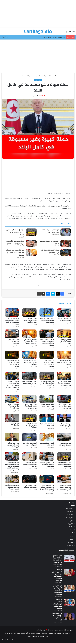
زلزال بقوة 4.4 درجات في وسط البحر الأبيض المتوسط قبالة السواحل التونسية (47, 488)
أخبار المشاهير (69, 517)
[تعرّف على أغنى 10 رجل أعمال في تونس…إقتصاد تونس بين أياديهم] (69, 588)
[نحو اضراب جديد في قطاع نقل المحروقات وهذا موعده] (64, 437)
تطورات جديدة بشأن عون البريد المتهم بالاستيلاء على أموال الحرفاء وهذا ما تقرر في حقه (12, 385)
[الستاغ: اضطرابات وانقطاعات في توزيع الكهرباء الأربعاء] (29, 312)
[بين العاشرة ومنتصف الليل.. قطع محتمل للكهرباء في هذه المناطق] (12, 355)
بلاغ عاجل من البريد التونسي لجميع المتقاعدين (13, 406)
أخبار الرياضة (69, 514)
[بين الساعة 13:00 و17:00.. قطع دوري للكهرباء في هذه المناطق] (46, 355)
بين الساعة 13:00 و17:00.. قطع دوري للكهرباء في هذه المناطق (48, 363)
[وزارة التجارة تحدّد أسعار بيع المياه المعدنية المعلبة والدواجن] (12, 479)
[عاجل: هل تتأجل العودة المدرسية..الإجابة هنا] (64, 312)
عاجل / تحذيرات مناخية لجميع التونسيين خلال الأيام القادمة (64, 406)
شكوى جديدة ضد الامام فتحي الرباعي (47, 444)
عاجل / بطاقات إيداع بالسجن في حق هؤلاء (30, 486)
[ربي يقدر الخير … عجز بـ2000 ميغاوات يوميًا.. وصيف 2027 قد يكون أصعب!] (12, 312)
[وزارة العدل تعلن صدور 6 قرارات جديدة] (46, 418)
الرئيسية (52, 75)
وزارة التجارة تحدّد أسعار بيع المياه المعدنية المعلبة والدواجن (12, 487)
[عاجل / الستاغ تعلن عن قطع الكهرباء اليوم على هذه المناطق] (46, 376)
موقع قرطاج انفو (41, 630)
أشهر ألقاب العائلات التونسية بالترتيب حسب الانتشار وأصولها (57, 604)
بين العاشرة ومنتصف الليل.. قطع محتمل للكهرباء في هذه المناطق (13, 363)
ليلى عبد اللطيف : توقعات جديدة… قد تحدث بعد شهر (57, 616)
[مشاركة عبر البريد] (43, 294)
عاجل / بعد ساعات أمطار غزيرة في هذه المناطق (29, 382)
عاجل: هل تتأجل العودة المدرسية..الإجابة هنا (64, 319)
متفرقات (70, 542)
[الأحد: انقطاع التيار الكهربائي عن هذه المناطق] (29, 418)
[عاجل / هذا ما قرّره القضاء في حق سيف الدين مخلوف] (12, 437)
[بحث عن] (70, 32)
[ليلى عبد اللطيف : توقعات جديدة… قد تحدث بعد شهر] (69, 616)
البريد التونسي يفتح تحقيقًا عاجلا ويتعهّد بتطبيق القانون (31, 406)
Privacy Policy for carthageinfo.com (37, 636)
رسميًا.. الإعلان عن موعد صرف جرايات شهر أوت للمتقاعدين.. (47, 464)
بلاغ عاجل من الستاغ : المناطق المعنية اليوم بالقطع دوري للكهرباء (15, 232)
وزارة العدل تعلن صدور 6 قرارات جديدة (47, 425)
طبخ (72, 533)
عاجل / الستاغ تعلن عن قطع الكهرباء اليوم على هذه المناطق (47, 383)
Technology (69, 511)
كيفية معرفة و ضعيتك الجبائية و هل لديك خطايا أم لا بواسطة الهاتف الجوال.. (57, 560)
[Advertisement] (38, 14)
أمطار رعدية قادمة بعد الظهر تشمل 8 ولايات (47, 405)
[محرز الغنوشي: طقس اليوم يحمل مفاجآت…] (64, 418)
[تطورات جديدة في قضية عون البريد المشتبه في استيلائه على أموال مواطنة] (46, 333)
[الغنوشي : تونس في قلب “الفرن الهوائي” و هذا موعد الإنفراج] (29, 333)
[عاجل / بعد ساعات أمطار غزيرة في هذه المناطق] (29, 376)
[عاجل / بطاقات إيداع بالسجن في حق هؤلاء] (29, 479)
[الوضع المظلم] (67, 32)
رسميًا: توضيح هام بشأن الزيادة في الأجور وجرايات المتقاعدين (15, 242)
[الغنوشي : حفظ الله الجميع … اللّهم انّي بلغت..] (64, 333)
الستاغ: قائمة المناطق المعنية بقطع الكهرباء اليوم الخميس (64, 464)
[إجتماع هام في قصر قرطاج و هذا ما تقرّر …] (65, 243)
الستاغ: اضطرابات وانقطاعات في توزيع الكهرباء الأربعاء (30, 320)
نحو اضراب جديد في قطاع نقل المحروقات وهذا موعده (65, 445)
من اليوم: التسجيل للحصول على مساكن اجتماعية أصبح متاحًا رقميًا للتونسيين (57, 575)
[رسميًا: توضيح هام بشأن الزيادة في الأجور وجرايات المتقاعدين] (31, 243)
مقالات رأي (70, 545)
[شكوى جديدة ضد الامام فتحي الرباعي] (46, 437)
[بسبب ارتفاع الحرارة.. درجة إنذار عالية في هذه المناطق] (64, 355)
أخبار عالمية (70, 520)
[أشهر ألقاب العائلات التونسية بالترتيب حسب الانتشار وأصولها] (69, 602)
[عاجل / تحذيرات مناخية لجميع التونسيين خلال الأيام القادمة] (64, 399)
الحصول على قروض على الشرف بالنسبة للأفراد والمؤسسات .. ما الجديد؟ (64, 488)
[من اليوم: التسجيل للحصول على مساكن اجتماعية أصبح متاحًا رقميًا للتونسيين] (69, 572)
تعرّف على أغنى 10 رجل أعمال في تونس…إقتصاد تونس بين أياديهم (57, 590)
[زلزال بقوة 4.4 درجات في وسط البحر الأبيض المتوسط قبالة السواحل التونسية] (46, 479)
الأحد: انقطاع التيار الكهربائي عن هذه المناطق (31, 426)
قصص (71, 539)
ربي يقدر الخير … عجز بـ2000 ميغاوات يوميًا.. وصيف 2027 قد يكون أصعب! (12, 321)
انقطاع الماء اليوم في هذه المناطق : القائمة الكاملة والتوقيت (64, 383)
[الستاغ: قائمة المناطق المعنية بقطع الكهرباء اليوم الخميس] (64, 456)
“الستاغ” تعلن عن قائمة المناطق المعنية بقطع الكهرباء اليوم (47, 320)
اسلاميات (70, 527)
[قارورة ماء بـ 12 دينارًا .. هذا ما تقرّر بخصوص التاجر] (65, 232)
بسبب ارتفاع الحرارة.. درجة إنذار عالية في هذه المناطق (64, 362)
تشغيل (71, 530)
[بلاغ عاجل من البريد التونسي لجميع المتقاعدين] (12, 399)
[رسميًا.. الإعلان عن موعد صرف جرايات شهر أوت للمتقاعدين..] (46, 456)
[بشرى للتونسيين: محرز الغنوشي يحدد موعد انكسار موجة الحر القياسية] (31, 252)
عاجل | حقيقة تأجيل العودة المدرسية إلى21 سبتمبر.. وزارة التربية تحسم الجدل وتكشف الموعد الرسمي (12, 466)
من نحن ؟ (7, 633)
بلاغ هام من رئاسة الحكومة (14, 425)
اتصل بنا (13, 633)
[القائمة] (74, 32)
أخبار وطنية (46, 75)
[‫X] (58, 294)
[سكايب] (53, 294)
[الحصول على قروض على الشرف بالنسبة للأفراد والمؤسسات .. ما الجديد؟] (64, 479)
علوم (71, 536)
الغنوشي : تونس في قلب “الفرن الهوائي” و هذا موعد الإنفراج (30, 341)
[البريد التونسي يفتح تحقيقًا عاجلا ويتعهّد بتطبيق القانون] (29, 399)
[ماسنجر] (48, 294)
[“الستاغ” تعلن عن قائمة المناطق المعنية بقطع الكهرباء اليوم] (46, 312)
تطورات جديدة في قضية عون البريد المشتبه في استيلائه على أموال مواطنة (47, 342)
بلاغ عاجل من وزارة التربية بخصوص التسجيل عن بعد (30, 464)
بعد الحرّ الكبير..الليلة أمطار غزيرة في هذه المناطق (50, 251)
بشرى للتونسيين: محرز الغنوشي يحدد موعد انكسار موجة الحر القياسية (15, 252)
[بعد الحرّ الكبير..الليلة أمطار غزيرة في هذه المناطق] (65, 252)
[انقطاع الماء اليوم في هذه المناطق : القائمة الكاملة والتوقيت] (64, 376)
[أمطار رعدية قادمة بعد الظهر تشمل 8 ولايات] (46, 399)
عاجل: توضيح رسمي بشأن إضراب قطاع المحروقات (13, 341)
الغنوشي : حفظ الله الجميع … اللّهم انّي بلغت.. (65, 341)
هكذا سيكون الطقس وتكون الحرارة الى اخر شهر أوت (30, 362)
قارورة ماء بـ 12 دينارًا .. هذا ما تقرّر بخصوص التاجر (50, 231)
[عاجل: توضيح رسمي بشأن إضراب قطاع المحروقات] (12, 333)
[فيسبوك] (62, 294)
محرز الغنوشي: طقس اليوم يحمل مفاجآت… (65, 425)
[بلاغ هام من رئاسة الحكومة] (12, 418)
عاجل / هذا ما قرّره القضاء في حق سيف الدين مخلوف (13, 445)
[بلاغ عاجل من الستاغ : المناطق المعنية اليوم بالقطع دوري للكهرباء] (31, 232)
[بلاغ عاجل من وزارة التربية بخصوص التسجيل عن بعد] (29, 456)
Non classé (69, 508)
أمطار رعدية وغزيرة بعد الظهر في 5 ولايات (30, 444)
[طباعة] (39, 294)
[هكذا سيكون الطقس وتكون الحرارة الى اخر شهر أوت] (29, 355)
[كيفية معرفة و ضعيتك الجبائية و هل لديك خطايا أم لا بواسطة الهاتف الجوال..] (69, 558)
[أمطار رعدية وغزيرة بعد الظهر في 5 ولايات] (29, 437)
